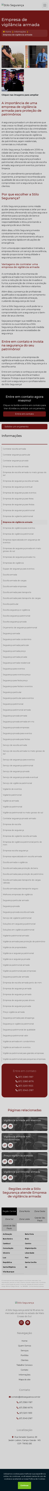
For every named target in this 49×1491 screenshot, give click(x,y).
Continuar (24, 1485)
